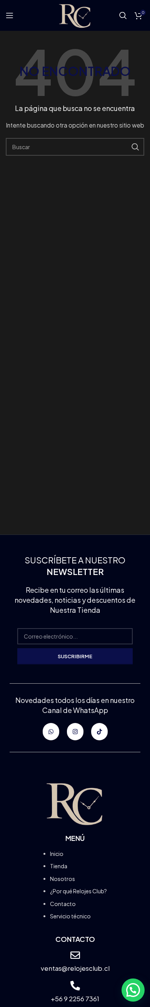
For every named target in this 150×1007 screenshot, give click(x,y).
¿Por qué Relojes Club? (78, 891)
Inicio (56, 853)
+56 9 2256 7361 (75, 998)
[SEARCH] (135, 147)
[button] (133, 990)
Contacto (63, 903)
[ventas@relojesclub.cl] (75, 955)
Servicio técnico (70, 916)
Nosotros (62, 878)
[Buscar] (123, 15)
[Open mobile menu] (9, 15)
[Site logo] (75, 14)
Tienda (58, 865)
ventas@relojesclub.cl (75, 968)
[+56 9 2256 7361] (75, 985)
